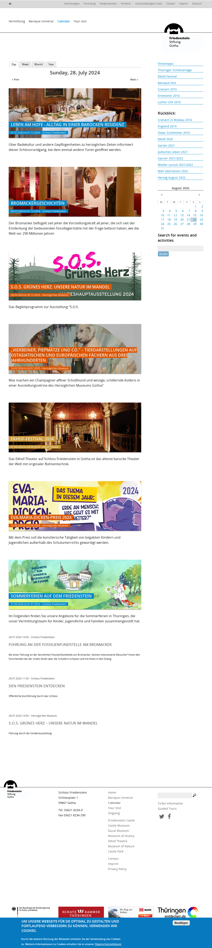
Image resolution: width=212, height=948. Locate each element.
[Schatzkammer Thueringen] (81, 914)
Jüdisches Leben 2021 (173, 152)
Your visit (80, 21)
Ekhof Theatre (117, 841)
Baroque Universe (41, 21)
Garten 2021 (166, 145)
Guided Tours (167, 809)
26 (175, 224)
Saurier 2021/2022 (170, 158)
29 (194, 224)
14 (188, 215)
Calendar (63, 21)
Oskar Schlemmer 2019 (174, 133)
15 (194, 215)
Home (112, 792)
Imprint (183, 3)
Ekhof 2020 (165, 139)
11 (169, 215)
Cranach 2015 (167, 89)
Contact (170, 3)
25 (169, 224)
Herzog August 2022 (172, 177)
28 (188, 224)
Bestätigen (181, 922)
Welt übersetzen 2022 (173, 171)
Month (38, 64)
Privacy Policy (117, 869)
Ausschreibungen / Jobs (148, 3)
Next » (134, 79)
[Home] (19, 3)
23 (201, 219)
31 (162, 228)
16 (201, 215)
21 (188, 219)
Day (15, 64)
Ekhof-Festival (167, 76)
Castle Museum (119, 825)
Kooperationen (108, 3)
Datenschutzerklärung (108, 944)
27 (181, 224)
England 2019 (167, 126)
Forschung (90, 3)
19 (175, 219)
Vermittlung (17, 21)
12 (175, 215)
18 (169, 219)
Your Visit (114, 808)
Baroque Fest (167, 83)
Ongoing (114, 813)
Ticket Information (170, 803)
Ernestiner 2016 (169, 96)
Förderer (126, 3)
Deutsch (197, 3)
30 (201, 224)
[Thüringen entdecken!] (180, 913)
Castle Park (115, 851)
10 (162, 215)
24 (162, 224)
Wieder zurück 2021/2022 (175, 165)
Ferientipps (165, 64)
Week (25, 64)
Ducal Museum (118, 831)
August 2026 (180, 188)
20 (181, 219)
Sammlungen (72, 3)
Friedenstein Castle (121, 820)
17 (162, 219)
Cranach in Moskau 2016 (175, 120)
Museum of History (121, 836)
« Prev (15, 79)
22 (194, 219)
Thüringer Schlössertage (175, 70)
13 (181, 215)
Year (51, 64)
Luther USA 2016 (169, 102)
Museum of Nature (121, 846)
